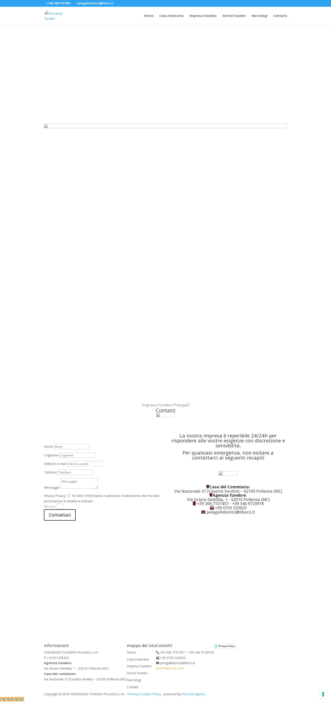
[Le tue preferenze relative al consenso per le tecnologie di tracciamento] (323, 694)
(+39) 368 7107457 (58, 3)
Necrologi (260, 16)
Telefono (50, 472)
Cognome (51, 455)
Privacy (49, 496)
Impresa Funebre (203, 16)
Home (149, 16)
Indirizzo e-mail (55, 464)
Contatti (280, 16)
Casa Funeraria (171, 16)
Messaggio (52, 487)
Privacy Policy (226, 646)
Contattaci (60, 515)
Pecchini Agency (193, 694)
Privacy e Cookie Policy (144, 694)
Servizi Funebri (234, 16)
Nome (48, 446)
